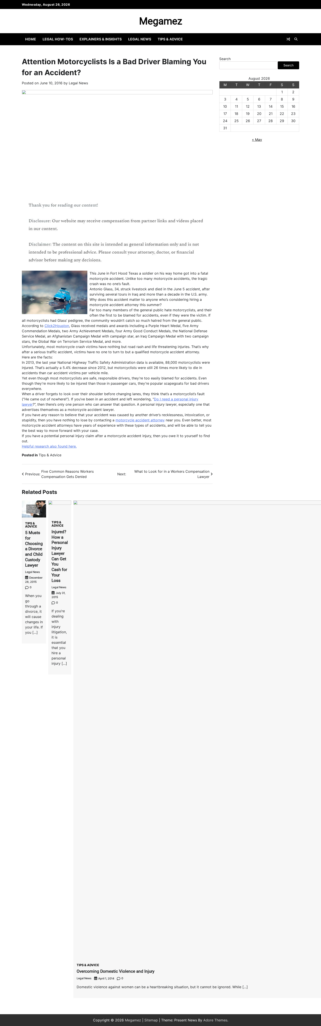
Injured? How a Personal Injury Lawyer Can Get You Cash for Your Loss (60, 556)
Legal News (139, 39)
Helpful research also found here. (49, 446)
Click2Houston (57, 326)
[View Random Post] (288, 39)
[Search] (296, 39)
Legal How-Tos (58, 39)
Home (30, 39)
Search (225, 59)
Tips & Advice (170, 39)
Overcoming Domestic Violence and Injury (115, 971)
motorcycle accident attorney (140, 420)
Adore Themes (215, 1020)
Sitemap (151, 1020)
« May (257, 139)
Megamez (160, 21)
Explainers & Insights (100, 39)
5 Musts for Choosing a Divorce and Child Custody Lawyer (34, 549)
